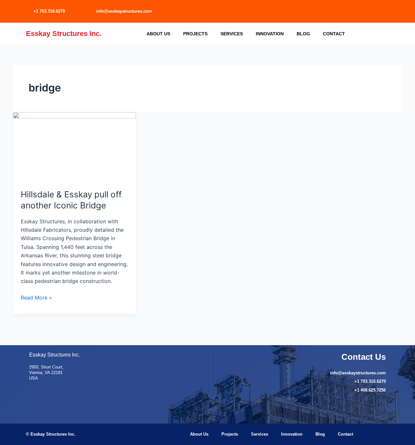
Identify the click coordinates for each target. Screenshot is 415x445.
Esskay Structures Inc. (63, 33)
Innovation (270, 33)
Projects (195, 33)
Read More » (36, 297)
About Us (158, 33)
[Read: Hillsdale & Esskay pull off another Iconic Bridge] (74, 146)
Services (231, 33)
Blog (303, 33)
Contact (334, 33)
